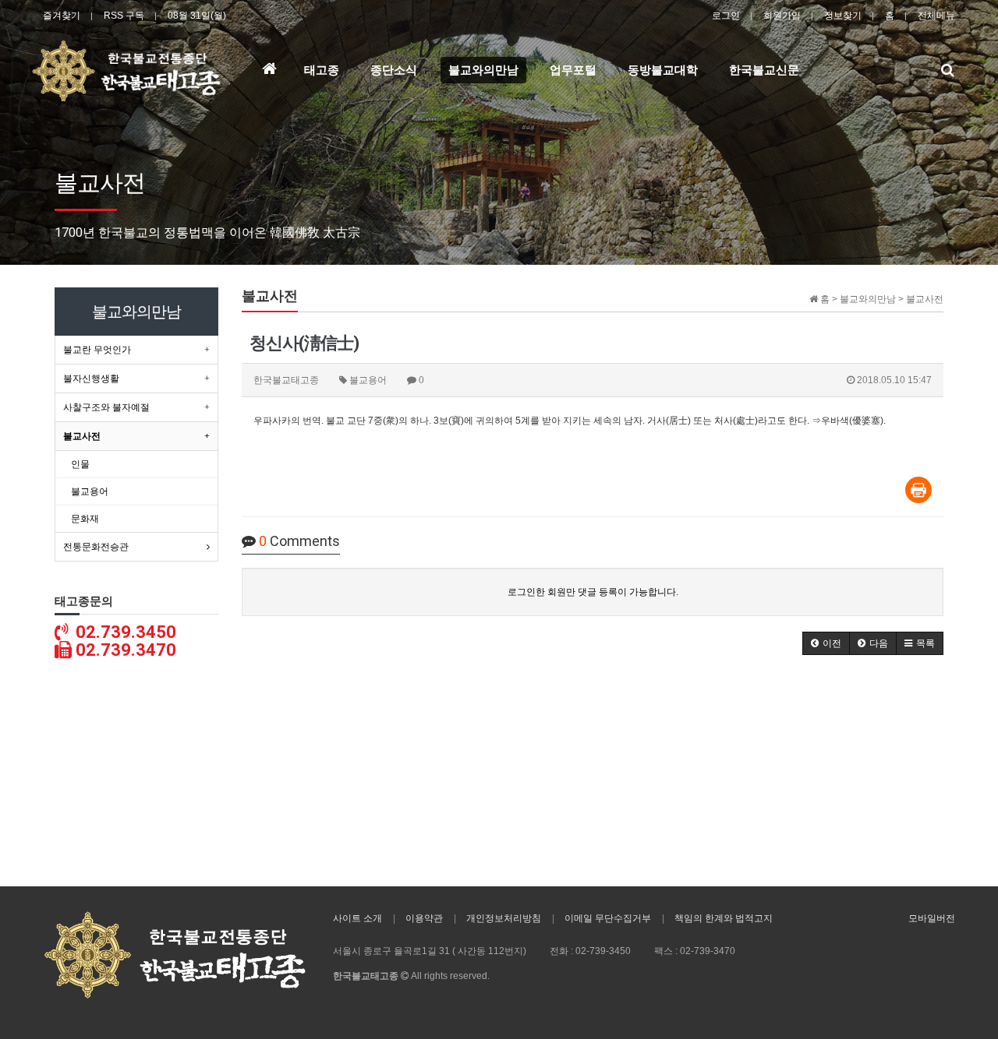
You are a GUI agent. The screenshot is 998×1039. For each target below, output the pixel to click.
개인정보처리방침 (503, 918)
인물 (80, 464)
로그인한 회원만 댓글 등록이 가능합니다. (593, 591)
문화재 (85, 518)
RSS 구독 (124, 15)
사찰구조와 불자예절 (106, 407)
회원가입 (782, 15)
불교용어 (89, 491)
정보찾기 (843, 15)
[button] (826, 643)
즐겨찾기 (61, 15)
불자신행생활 (91, 378)
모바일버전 (931, 918)
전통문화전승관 (96, 546)
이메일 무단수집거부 (607, 918)
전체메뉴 (936, 15)
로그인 (726, 15)
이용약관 (424, 918)
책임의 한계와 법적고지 (723, 918)
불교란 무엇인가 (97, 349)
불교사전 (82, 436)
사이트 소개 (357, 918)
